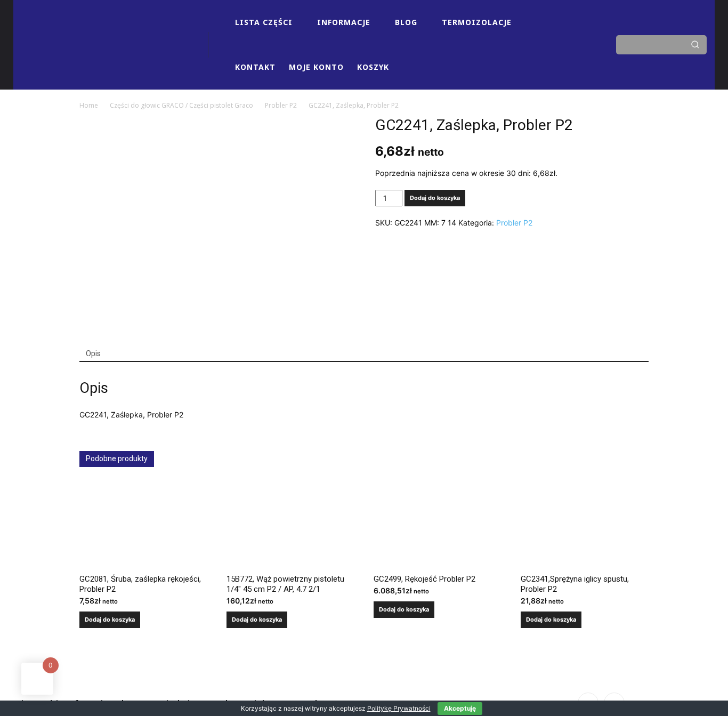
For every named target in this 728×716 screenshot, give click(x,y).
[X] (552, 55)
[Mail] (532, 55)
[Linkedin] (572, 35)
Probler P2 (281, 105)
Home (88, 105)
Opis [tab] (93, 353)
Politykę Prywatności (399, 708)
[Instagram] (552, 35)
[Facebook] (532, 35)
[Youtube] (572, 55)
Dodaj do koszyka (435, 198)
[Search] (695, 44)
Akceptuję (460, 708)
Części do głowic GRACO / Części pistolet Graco (181, 105)
